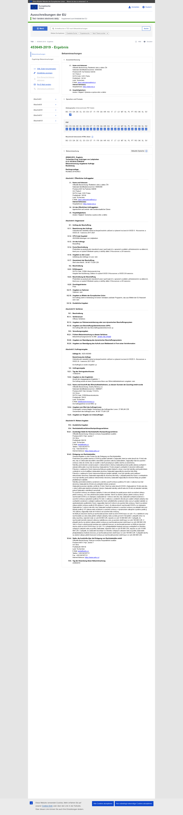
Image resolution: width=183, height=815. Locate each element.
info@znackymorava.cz (86, 402)
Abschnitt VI (38, 121)
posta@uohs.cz (83, 444)
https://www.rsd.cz (89, 87)
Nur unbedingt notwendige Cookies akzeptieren (134, 803)
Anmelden (135, 7)
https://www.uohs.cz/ (92, 451)
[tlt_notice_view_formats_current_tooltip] (146, 151)
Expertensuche (84, 33)
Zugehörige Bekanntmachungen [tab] (42, 59)
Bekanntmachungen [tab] (38, 54)
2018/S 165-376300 (104, 337)
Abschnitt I (37, 99)
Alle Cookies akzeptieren (103, 803)
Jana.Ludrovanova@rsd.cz (87, 82)
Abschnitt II (38, 104)
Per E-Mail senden (44, 84)
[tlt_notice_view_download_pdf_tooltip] (67, 129)
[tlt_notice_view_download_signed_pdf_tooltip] (70, 114)
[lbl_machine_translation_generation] (92, 137)
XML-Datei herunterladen (46, 69)
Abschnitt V (38, 115)
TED (32, 41)
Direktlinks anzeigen (44, 73)
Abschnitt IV (38, 110)
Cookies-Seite (47, 806)
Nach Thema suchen (99, 33)
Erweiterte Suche (72, 33)
